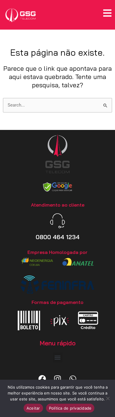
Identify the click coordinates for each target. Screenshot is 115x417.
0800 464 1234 (58, 237)
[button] (58, 357)
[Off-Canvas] (107, 13)
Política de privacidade (70, 408)
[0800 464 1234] (57, 220)
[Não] (108, 398)
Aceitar (33, 408)
